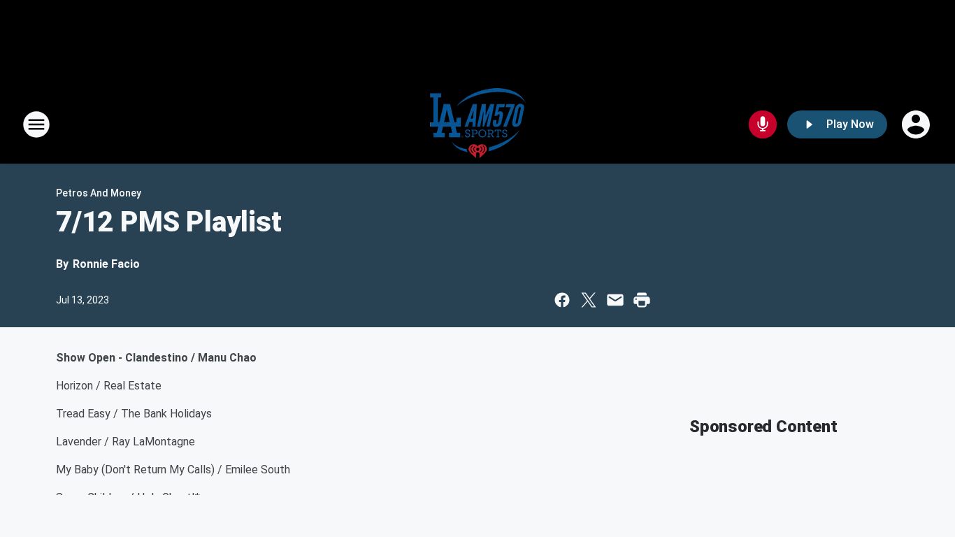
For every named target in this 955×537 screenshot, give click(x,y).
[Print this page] (642, 300)
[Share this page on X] (588, 300)
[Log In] (917, 124)
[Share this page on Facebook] (562, 300)
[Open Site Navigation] (36, 124)
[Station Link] (478, 124)
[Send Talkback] (763, 124)
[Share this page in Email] (615, 300)
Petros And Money (98, 193)
